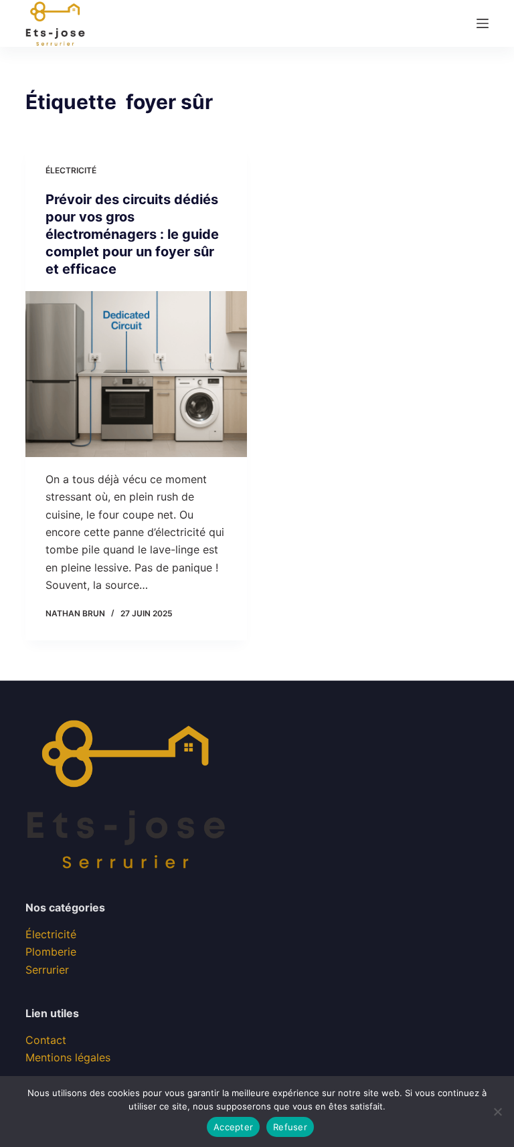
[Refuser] (497, 1111)
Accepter (233, 1127)
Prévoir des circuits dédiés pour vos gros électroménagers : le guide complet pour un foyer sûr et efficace (132, 234)
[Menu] (483, 23)
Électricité (71, 170)
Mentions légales (67, 1057)
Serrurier (47, 969)
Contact (45, 1040)
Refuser (290, 1127)
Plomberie (50, 951)
